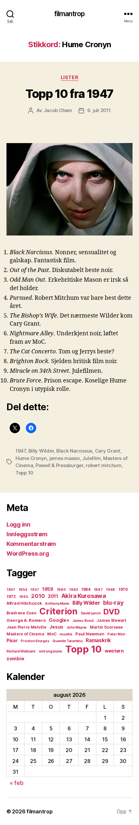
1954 (22, 590)
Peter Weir (116, 634)
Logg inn (18, 524)
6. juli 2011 (99, 110)
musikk (65, 634)
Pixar (12, 640)
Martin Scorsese (106, 627)
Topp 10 (24, 473)
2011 (53, 596)
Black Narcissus (74, 451)
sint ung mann (50, 651)
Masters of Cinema (25, 634)
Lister (69, 77)
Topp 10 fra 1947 (69, 94)
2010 (38, 596)
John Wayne (77, 627)
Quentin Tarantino (67, 641)
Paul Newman (89, 633)
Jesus (56, 627)
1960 (61, 590)
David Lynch (91, 613)
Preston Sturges (35, 641)
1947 (21, 451)
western (114, 651)
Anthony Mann (57, 603)
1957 (34, 590)
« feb (17, 782)
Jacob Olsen (58, 110)
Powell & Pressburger (59, 465)
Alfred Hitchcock (24, 603)
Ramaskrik (98, 640)
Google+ (59, 620)
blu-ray (113, 602)
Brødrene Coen (21, 613)
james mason (64, 458)
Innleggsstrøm (27, 534)
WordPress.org (27, 553)
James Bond (82, 621)
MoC (51, 634)
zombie (15, 659)
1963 (73, 590)
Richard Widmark (21, 651)
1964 (86, 589)
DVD (111, 611)
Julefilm (91, 458)
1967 (98, 590)
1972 (11, 596)
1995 (23, 597)
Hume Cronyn (31, 458)
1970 (123, 589)
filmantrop (69, 13)
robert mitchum (103, 465)
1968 (110, 590)
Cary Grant (107, 451)
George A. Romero (26, 620)
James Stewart (111, 620)
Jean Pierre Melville (26, 627)
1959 (47, 589)
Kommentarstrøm (31, 543)
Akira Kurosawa (83, 595)
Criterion (58, 611)
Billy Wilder (41, 451)
